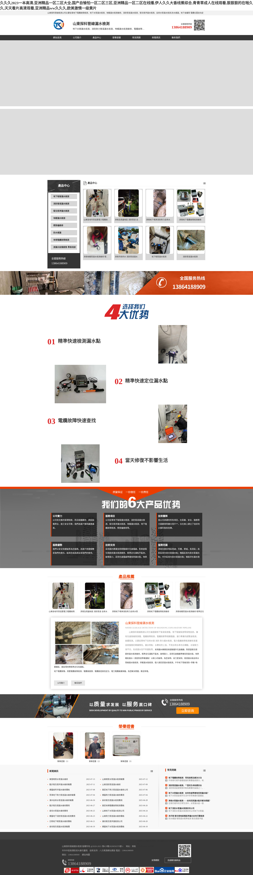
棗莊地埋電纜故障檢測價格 (113, 806)
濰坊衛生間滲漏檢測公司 (112, 821)
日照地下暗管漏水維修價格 (60, 821)
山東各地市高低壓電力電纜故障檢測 (63, 611)
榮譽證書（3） (127, 761)
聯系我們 (176, 37)
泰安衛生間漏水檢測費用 (112, 800)
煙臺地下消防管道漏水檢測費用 (62, 816)
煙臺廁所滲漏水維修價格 (59, 790)
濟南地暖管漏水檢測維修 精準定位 (190, 611)
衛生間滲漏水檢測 (61, 211)
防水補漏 (57, 233)
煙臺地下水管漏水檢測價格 (113, 827)
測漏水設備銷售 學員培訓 (64, 247)
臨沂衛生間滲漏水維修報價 (60, 784)
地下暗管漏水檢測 (61, 196)
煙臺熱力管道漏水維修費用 (113, 795)
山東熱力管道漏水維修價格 (113, 816)
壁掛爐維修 (58, 225)
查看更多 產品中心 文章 (204, 183)
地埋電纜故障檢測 (61, 240)
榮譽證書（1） (63, 761)
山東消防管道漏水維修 (111, 784)
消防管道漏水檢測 (61, 204)
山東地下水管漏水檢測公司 (113, 811)
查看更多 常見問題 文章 (204, 770)
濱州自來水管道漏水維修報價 (61, 800)
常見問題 (136, 37)
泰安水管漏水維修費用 (58, 811)
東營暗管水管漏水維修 (58, 779)
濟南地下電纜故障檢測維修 (158, 611)
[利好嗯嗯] (126, 283)
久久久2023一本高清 (145, 846)
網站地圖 (86, 855)
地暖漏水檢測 (59, 218)
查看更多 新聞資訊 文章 (151, 771)
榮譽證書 (116, 37)
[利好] (126, 706)
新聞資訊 (156, 37)
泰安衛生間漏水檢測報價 (59, 827)
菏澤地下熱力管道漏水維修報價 (62, 795)
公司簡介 (77, 37)
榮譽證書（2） (95, 761)
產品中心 (97, 37)
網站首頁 (57, 37)
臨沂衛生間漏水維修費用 (59, 806)
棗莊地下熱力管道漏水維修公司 (115, 790)
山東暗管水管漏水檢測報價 (113, 779)
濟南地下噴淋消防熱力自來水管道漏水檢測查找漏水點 (134, 611)
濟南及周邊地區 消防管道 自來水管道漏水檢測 (99, 611)
